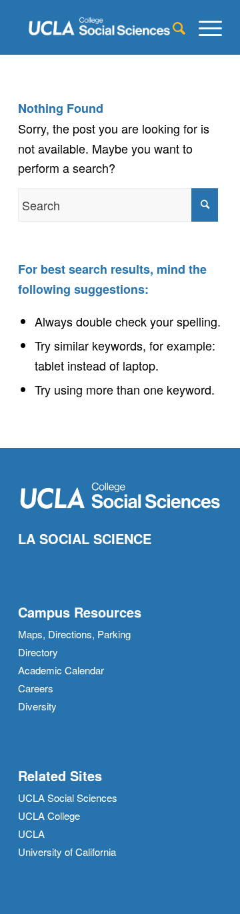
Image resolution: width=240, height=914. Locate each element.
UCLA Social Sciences (67, 797)
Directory (38, 652)
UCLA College (49, 816)
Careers (35, 688)
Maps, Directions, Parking (74, 634)
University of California (67, 852)
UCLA (31, 834)
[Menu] (203, 27)
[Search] (172, 27)
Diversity (37, 706)
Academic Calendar (61, 670)
